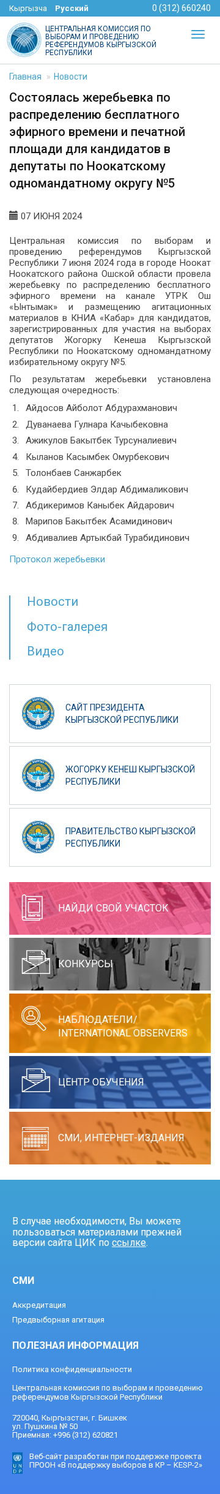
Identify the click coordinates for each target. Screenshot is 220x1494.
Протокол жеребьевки (57, 559)
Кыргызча (28, 8)
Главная (25, 76)
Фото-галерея (67, 626)
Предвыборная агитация (58, 1319)
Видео (45, 651)
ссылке (129, 1242)
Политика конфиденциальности (72, 1369)
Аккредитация (39, 1305)
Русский (72, 8)
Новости (70, 76)
